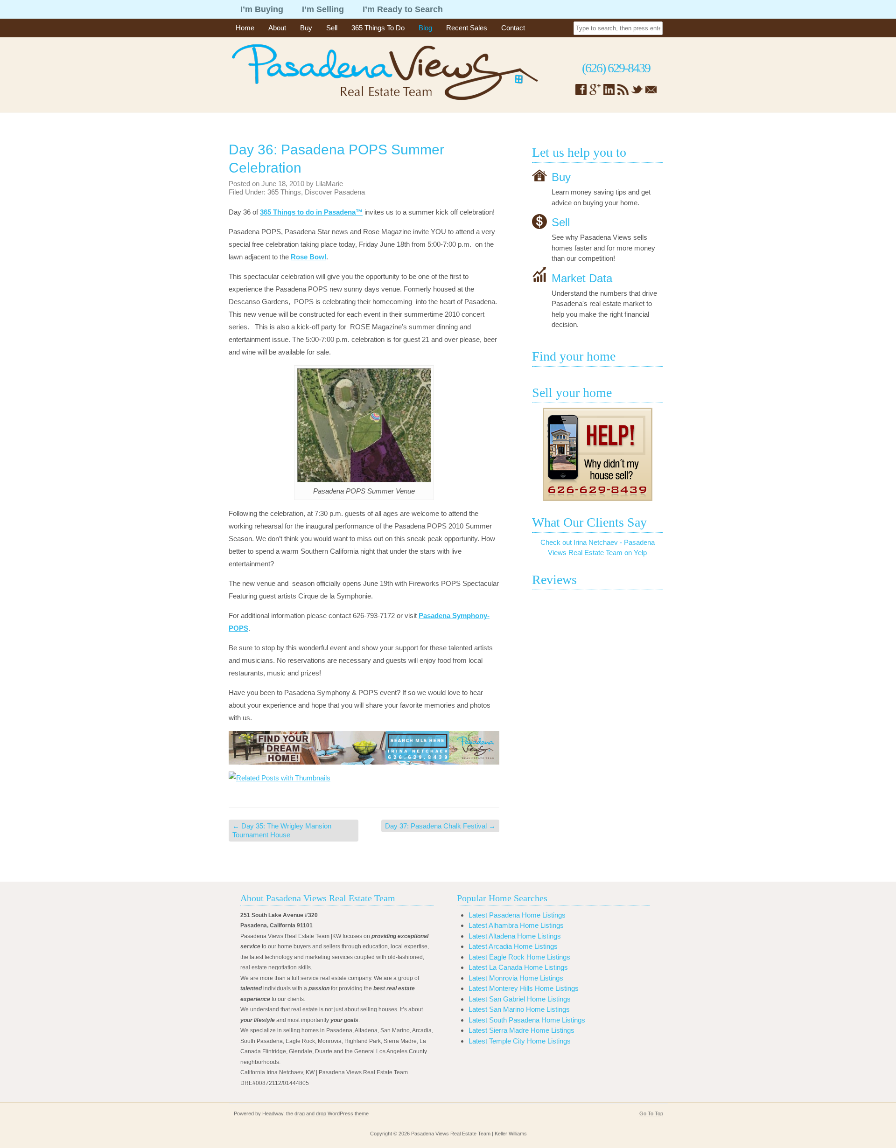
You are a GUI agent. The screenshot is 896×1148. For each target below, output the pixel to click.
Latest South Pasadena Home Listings (527, 1020)
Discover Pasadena (335, 192)
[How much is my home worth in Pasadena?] (597, 454)
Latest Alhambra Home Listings (516, 925)
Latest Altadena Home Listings (515, 936)
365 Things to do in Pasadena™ (311, 212)
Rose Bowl (308, 257)
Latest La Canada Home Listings (518, 967)
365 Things (284, 192)
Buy (306, 28)
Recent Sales (466, 28)
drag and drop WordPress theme (331, 1113)
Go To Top (651, 1113)
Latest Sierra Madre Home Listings (521, 1030)
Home (245, 28)
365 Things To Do (378, 28)
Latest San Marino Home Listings (519, 1009)
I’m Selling (323, 9)
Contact (513, 28)
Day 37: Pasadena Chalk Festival (440, 826)
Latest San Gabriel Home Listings (520, 999)
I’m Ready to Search (403, 9)
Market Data (582, 277)
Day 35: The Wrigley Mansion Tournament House (281, 830)
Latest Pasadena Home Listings (517, 915)
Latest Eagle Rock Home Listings (519, 957)
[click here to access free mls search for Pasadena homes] (364, 748)
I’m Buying (261, 9)
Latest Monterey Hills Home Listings (524, 988)
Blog (425, 28)
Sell (331, 28)
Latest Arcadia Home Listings (513, 946)
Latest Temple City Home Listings (520, 1041)
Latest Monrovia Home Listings (516, 978)
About (277, 28)
